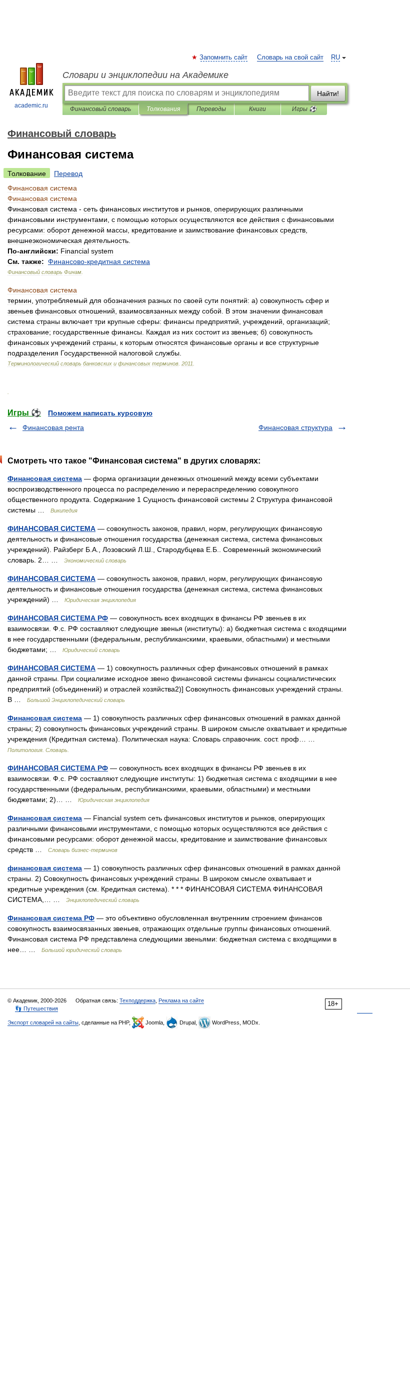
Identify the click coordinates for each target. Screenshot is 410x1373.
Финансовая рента (53, 428)
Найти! (328, 94)
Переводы (211, 109)
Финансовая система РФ (51, 918)
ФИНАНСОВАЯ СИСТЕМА (52, 528)
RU (335, 57)
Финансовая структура (295, 428)
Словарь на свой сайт (290, 57)
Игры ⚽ (304, 109)
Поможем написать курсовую (100, 413)
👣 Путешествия (36, 1009)
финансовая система (45, 868)
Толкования (163, 109)
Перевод (68, 174)
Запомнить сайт (224, 57)
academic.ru (31, 105)
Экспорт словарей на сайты (43, 1023)
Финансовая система (45, 478)
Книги (257, 109)
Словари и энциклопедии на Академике (145, 75)
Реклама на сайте (181, 1001)
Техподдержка (138, 1001)
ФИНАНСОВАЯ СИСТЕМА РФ (58, 618)
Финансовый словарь (100, 109)
